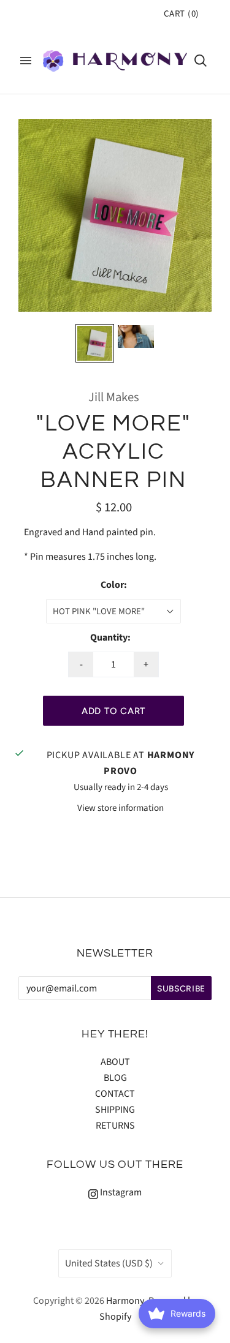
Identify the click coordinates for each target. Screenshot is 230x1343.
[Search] (201, 61)
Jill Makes (113, 397)
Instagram (120, 1192)
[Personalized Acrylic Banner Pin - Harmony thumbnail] (136, 336)
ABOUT (115, 1062)
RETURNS (115, 1125)
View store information (120, 808)
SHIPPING (115, 1109)
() (181, 13)
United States (109, 1263)
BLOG (115, 1078)
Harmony (125, 1300)
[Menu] (25, 60)
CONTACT (115, 1093)
